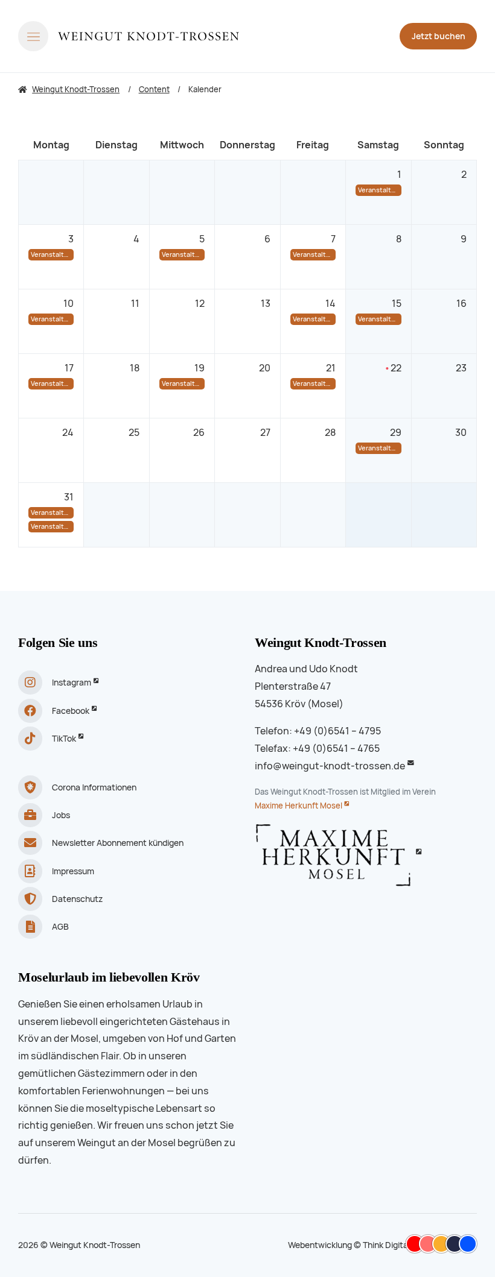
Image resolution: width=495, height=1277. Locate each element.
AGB (60, 926)
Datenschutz (77, 899)
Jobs (61, 815)
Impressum (73, 871)
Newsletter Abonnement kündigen (118, 842)
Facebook (70, 710)
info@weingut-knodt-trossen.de (330, 766)
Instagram (71, 682)
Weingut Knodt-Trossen (320, 642)
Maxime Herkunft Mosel (298, 806)
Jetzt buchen (438, 36)
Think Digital (386, 1245)
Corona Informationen (94, 787)
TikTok (64, 738)
